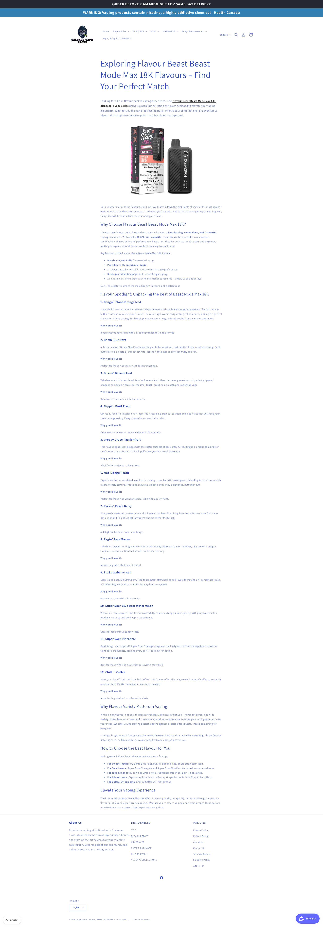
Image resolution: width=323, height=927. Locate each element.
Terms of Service (202, 853)
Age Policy (198, 865)
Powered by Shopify (104, 919)
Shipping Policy (201, 859)
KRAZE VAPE (137, 842)
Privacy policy (122, 919)
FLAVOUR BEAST (139, 836)
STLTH (134, 830)
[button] (121, 31)
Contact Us (199, 848)
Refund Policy (200, 836)
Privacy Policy (200, 830)
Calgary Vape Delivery (86, 919)
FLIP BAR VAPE (139, 853)
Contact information (141, 919)
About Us (198, 842)
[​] (82, 34)
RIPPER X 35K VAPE (141, 848)
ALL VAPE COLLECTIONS (144, 859)
